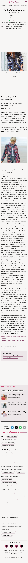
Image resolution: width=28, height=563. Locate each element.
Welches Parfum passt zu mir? (8, 445)
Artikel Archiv (14, 553)
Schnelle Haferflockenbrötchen (8, 472)
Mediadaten (13, 552)
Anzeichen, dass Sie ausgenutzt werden (10, 505)
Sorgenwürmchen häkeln (7, 535)
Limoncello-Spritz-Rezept (7, 469)
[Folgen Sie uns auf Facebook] (6, 546)
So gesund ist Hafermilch (7, 452)
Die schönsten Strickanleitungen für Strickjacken (11, 526)
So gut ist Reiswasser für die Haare (9, 439)
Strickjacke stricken (18, 390)
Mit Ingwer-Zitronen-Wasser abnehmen (10, 456)
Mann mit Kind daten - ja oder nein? (9, 511)
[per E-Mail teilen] (24, 427)
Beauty (3, 436)
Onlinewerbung (20, 552)
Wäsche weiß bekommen (19, 496)
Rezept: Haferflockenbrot (18, 466)
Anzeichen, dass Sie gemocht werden (9, 508)
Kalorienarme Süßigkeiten (15, 449)
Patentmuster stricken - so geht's (8, 532)
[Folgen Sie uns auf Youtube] (21, 546)
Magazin (5, 550)
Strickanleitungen (6, 390)
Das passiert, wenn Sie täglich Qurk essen (10, 459)
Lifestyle (3, 490)
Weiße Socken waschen (6, 496)
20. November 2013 (14, 17)
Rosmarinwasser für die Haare (8, 493)
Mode (2, 476)
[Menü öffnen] (26, 2)
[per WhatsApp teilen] (20, 427)
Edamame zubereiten (21, 472)
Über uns (10, 550)
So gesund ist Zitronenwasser (8, 462)
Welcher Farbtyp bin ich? (7, 479)
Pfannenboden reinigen (13, 489)
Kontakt (17, 550)
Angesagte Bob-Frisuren (12, 436)
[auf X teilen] (16, 427)
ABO (14, 550)
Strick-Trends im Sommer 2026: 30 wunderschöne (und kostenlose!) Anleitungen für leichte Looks (17, 396)
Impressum (21, 550)
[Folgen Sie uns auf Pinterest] (16, 546)
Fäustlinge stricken (5, 529)
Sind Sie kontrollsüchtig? (7, 514)
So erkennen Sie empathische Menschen (10, 517)
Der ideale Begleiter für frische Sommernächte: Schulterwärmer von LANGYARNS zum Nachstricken (17, 413)
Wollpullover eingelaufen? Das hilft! (9, 482)
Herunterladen (9, 348)
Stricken (3, 521)
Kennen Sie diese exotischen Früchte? (9, 499)
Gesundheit (4, 449)
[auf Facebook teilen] (12, 427)
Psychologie (4, 503)
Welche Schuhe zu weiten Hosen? (13, 476)
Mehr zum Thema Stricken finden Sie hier (12, 340)
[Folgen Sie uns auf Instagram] (11, 546)
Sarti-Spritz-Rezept (18, 469)
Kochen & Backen (6, 466)
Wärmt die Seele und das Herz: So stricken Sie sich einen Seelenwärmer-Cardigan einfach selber (17, 404)
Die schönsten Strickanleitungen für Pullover (11, 523)
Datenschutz (7, 552)
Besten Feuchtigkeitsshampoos (8, 442)
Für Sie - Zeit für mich (14, 2)
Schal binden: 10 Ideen (6, 485)
